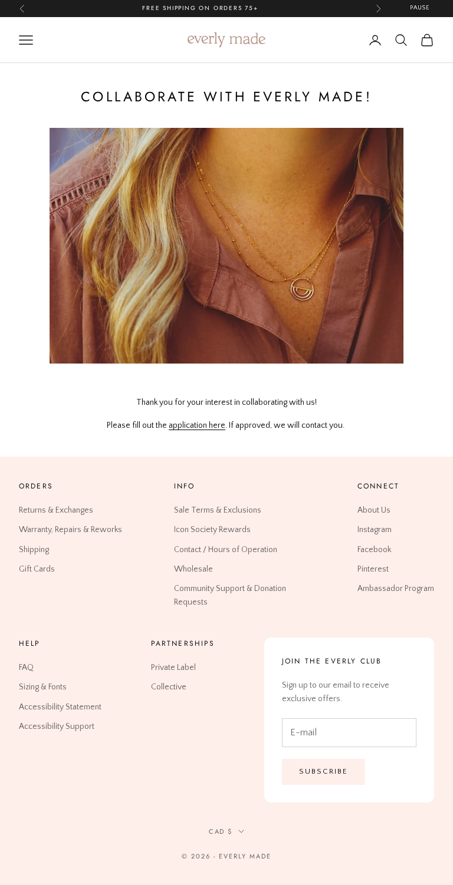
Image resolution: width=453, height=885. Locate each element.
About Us (373, 510)
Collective (168, 687)
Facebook (374, 549)
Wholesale (193, 568)
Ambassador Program (395, 588)
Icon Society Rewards (212, 529)
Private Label (173, 667)
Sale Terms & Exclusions (217, 510)
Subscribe (323, 771)
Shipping (34, 549)
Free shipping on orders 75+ (200, 8)
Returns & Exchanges (56, 510)
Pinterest (373, 568)
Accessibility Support (56, 726)
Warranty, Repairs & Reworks (70, 529)
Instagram (374, 529)
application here (197, 425)
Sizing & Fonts (43, 687)
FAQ (26, 667)
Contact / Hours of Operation (225, 549)
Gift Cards (37, 568)
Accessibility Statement (60, 706)
